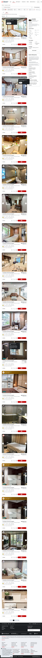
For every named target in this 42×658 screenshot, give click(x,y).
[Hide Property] (24, 19)
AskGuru (3, 643)
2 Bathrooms (30, 84)
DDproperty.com (4, 636)
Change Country (30, 626)
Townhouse (30, 59)
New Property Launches (34, 643)
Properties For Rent (24, 642)
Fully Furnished (31, 81)
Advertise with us (32, 1)
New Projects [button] (18, 1)
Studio (29, 77)
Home (3, 5)
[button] (31, 26)
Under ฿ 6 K (33, 69)
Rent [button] (13, 1)
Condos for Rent (23, 643)
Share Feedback (12, 628)
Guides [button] (28, 1)
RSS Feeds (32, 652)
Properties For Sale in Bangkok (25, 651)
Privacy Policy (10, 652)
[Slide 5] (15, 94)
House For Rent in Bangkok (15, 652)
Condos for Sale (13, 643)
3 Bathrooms (34, 84)
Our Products (3, 628)
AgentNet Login (33, 650)
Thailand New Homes (34, 642)
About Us (3, 627)
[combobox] (17, 7)
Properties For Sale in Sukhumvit (25, 652)
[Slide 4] (14, 270)
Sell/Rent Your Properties (34, 651)
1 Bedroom (32, 77)
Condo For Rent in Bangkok (15, 650)
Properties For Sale (14, 642)
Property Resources (4, 644)
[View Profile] (7, 19)
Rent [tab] (6, 12)
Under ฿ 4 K (30, 69)
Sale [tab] (3, 12)
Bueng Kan (30, 73)
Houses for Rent (23, 644)
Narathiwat (33, 73)
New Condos (32, 644)
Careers (3, 629)
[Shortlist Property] (25, 19)
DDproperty (3, 642)
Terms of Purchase (20, 656)
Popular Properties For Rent (15, 649)
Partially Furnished (35, 81)
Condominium (32, 58)
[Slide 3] (13, 94)
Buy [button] (10, 1)
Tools (31, 649)
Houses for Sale (13, 644)
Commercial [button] (23, 1)
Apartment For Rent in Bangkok (15, 651)
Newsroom (11, 627)
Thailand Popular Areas (24, 649)
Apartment (33, 59)
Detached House (36, 58)
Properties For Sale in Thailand (25, 650)
